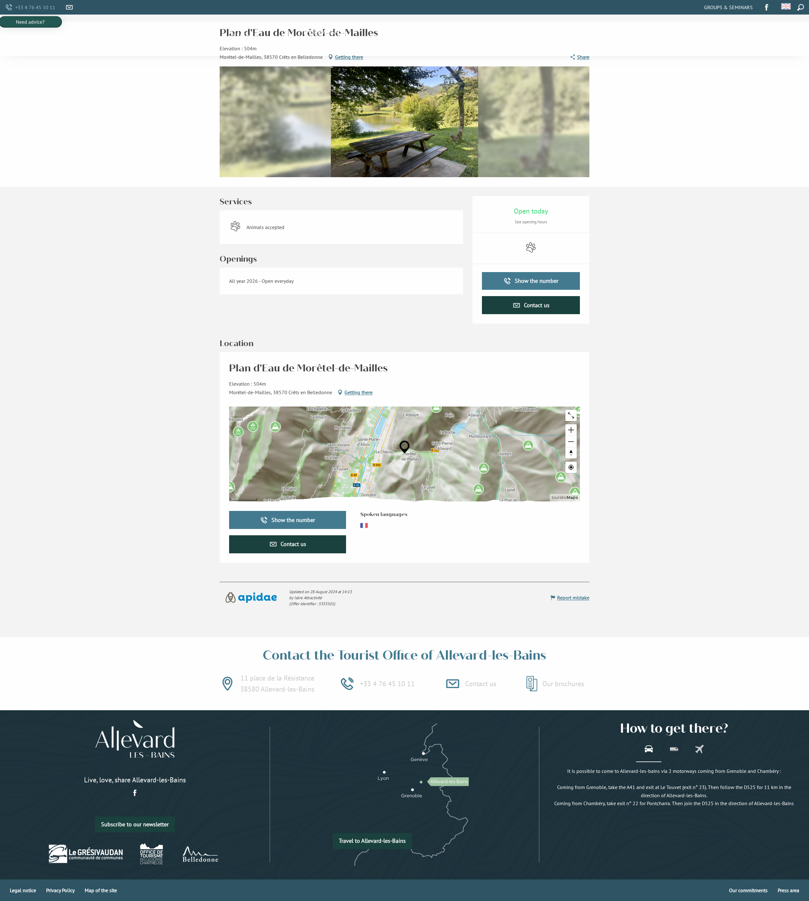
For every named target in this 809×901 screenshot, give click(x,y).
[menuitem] (244, 35)
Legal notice (23, 890)
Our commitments (748, 890)
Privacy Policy (60, 890)
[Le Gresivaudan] (86, 853)
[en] (786, 6)
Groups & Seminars (728, 7)
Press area (788, 890)
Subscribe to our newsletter (135, 824)
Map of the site (101, 890)
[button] (786, 6)
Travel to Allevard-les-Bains (372, 840)
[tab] (648, 749)
